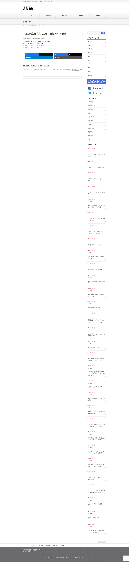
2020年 (90, 64)
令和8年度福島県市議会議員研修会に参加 (96, 295)
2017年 (90, 75)
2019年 (90, 67)
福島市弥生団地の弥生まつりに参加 (96, 179)
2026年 (90, 41)
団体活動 (90, 120)
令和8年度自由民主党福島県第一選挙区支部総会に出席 (96, 359)
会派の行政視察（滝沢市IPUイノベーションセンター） (96, 531)
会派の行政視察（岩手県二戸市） (96, 518)
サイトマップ (63, 545)
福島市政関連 (91, 105)
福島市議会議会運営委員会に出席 (96, 282)
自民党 (89, 124)
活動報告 (48, 545)
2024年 (90, 49)
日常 (89, 139)
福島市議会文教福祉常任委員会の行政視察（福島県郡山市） (96, 206)
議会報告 (55, 545)
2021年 (90, 60)
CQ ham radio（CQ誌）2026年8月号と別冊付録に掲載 (96, 491)
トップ (25, 545)
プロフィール (33, 545)
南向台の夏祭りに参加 (94, 307)
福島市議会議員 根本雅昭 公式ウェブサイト (62, 557)
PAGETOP (102, 542)
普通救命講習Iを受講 (93, 347)
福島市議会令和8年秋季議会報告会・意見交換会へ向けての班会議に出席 (96, 373)
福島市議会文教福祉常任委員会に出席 (96, 399)
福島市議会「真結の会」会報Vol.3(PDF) (34, 46)
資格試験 (90, 135)
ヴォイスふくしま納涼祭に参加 (96, 167)
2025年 (90, 45)
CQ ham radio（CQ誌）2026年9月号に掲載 (96, 219)
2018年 (90, 71)
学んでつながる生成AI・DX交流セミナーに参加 (96, 155)
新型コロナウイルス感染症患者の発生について (34, 69)
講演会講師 (91, 128)
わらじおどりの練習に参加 (95, 269)
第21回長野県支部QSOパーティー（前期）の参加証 (96, 232)
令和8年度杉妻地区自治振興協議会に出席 (96, 257)
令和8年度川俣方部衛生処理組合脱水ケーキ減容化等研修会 (96, 452)
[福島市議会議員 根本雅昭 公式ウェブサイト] (28, 8)
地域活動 (90, 109)
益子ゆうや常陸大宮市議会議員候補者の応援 (96, 412)
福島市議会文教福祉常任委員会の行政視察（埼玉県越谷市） (96, 438)
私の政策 (41, 545)
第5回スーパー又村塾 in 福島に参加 (96, 193)
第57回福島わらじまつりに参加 (96, 245)
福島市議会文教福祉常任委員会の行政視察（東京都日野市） (96, 425)
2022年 (90, 56)
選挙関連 (90, 132)
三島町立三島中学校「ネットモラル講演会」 (96, 478)
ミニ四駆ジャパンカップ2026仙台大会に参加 (96, 334)
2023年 (90, 52)
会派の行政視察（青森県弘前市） (96, 504)
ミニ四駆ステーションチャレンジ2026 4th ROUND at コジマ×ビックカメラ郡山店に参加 (96, 320)
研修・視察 (91, 117)
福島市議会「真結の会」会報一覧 (32, 48)
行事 (89, 113)
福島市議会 (91, 102)
